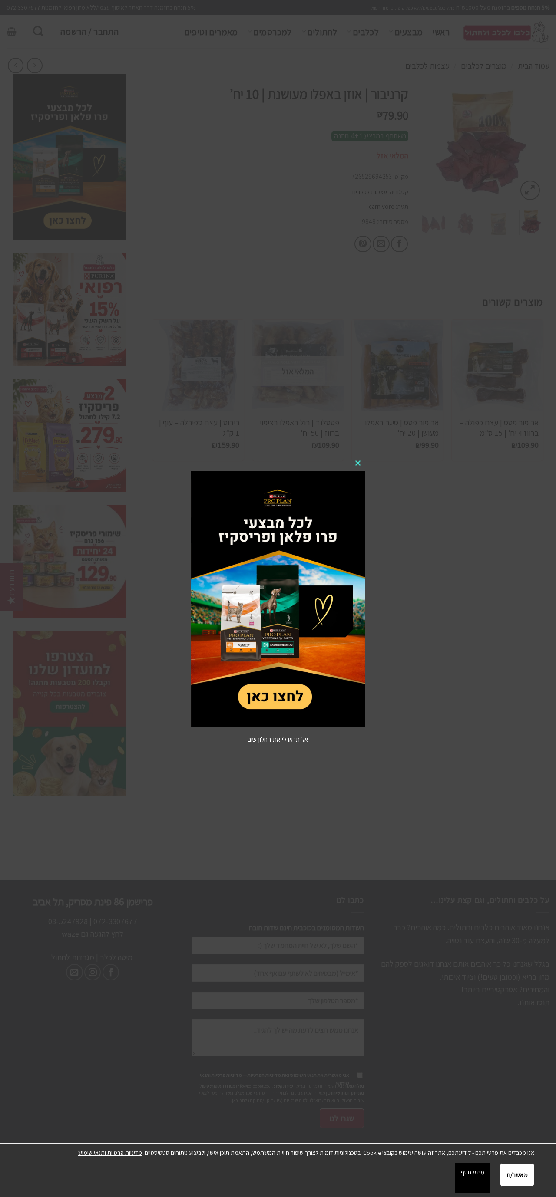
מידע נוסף (472, 1172)
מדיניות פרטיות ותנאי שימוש (110, 1153)
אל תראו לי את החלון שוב (278, 739)
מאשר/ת (517, 1175)
